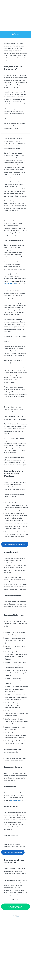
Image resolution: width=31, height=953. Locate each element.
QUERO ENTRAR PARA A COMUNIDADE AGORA (15, 906)
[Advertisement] (15, 15)
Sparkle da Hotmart (16, 800)
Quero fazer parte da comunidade (13, 852)
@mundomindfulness (10, 283)
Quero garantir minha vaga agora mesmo (15, 544)
